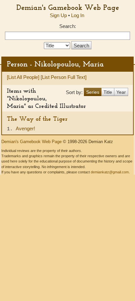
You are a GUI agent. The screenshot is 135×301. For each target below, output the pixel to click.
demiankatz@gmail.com (110, 172)
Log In (77, 15)
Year (121, 92)
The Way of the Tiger (37, 118)
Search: (67, 26)
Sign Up (58, 15)
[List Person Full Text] (64, 77)
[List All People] (23, 77)
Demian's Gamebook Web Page (67, 7)
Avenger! (25, 128)
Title (108, 92)
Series (92, 92)
